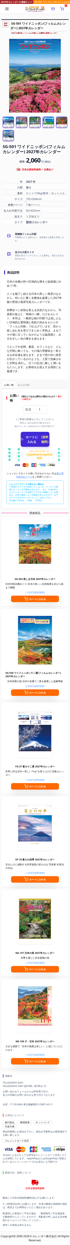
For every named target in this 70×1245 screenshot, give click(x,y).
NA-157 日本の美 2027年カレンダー (35, 952)
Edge (29, 500)
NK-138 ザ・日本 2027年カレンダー (35, 1041)
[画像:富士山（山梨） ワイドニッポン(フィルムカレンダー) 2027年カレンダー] (8, 122)
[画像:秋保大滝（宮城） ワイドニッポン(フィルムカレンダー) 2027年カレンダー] (35, 122)
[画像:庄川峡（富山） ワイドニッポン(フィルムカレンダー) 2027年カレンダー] (8, 135)
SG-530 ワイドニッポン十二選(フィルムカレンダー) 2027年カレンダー (33, 674)
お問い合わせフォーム (15, 1091)
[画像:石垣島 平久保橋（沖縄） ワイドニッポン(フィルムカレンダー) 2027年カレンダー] (48, 122)
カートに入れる (37, 439)
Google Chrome (16, 500)
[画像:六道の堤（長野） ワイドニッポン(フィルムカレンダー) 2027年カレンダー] (21, 122)
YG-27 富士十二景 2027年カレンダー (35, 766)
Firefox (38, 500)
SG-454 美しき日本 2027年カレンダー (35, 579)
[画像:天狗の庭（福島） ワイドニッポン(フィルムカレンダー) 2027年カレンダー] (61, 122)
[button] (62, 9)
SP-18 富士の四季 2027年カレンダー (35, 859)
